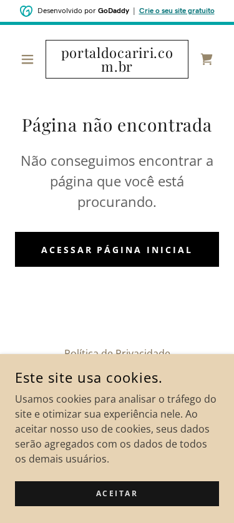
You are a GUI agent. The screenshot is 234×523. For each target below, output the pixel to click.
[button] (30, 59)
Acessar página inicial (117, 250)
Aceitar (117, 493)
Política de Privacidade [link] (117, 353)
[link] (117, 59)
